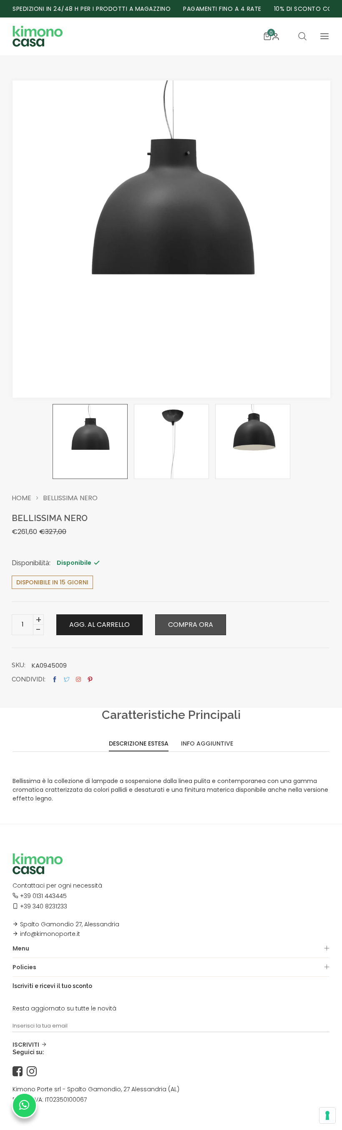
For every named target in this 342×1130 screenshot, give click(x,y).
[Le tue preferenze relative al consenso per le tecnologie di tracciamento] (327, 1115)
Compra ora (190, 624)
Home (21, 498)
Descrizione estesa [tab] (138, 744)
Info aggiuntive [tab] (207, 744)
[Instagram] (34, 1071)
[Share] (78, 679)
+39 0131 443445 (43, 896)
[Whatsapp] (24, 1105)
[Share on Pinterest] (90, 679)
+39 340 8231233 (43, 906)
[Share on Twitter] (67, 679)
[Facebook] (20, 1071)
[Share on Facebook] (55, 679)
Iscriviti (26, 1044)
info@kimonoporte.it (50, 934)
